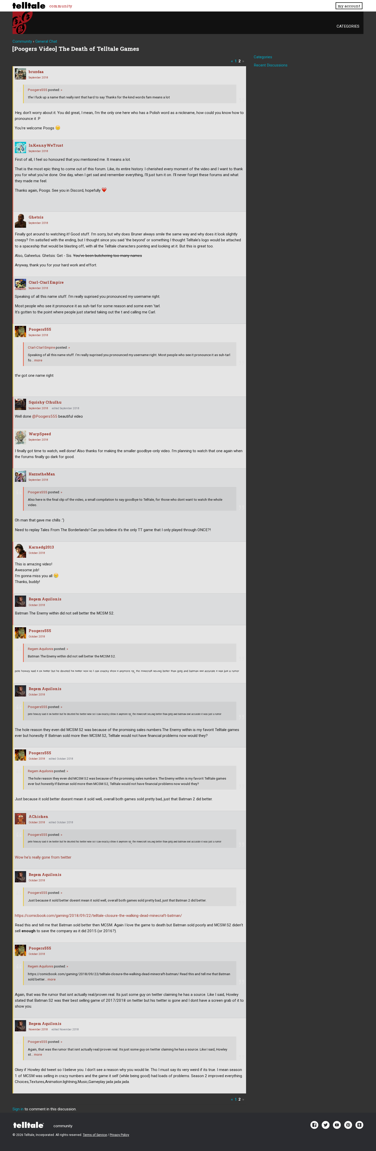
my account (349, 5)
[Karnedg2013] (20, 551)
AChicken (38, 816)
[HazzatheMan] (20, 476)
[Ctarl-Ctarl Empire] (20, 284)
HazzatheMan (42, 474)
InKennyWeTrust (46, 145)
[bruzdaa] (20, 73)
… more (36, 360)
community (60, 5)
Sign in (18, 1109)
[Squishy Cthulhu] (20, 404)
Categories (348, 26)
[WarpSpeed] (20, 437)
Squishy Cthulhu (45, 402)
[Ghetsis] (20, 221)
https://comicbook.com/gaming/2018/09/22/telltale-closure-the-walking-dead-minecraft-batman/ (98, 915)
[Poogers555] (20, 331)
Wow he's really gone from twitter (43, 857)
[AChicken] (20, 818)
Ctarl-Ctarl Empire (46, 282)
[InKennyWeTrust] (20, 147)
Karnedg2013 (41, 547)
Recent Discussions (270, 65)
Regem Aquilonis (45, 599)
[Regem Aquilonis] (20, 601)
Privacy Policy (119, 1135)
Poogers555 (37, 90)
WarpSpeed (40, 433)
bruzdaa (36, 71)
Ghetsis (36, 217)
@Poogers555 (44, 416)
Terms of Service (95, 1135)
